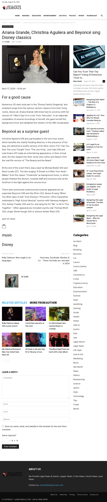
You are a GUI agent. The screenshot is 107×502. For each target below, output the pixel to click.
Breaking (77, 249)
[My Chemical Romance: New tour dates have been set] (12, 340)
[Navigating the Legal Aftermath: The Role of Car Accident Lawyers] (78, 202)
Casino (76, 262)
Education (36, 16)
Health (76, 316)
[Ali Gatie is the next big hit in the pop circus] (35, 340)
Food (75, 300)
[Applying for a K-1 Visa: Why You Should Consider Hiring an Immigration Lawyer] (78, 118)
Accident (77, 241)
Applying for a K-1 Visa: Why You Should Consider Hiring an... (96, 117)
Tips (75, 400)
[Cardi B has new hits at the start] (35, 314)
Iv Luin (6, 42)
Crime (76, 279)
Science (76, 383)
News (75, 371)
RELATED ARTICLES (14, 302)
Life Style (63, 16)
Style (75, 392)
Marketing (78, 358)
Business (25, 16)
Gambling (77, 304)
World (76, 408)
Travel (76, 404)
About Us (54, 494)
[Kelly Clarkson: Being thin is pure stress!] (12, 314)
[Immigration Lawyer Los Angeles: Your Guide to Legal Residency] (78, 187)
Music (76, 362)
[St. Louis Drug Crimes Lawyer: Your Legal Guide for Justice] (78, 173)
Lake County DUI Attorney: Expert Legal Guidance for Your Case (96, 160)
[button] (101, 15)
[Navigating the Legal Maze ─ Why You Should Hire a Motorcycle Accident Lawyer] (78, 218)
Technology (92, 16)
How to (76, 325)
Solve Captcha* (9, 435)
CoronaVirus (79, 274)
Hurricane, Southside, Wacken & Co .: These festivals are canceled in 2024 (53, 260)
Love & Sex (78, 354)
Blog (75, 245)
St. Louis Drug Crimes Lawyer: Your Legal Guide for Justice (95, 173)
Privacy (72, 494)
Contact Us (94, 494)
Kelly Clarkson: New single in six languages (16, 259)
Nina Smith (77, 81)
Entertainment (49, 16)
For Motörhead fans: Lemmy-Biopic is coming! (57, 326)
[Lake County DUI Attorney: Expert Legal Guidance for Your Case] (78, 160)
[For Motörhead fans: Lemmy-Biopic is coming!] (59, 314)
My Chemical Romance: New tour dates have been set (11, 352)
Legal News (78, 346)
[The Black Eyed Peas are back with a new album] (59, 340)
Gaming (77, 308)
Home (17, 16)
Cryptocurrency (80, 283)
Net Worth (78, 367)
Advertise (63, 494)
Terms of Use (82, 494)
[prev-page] (3, 360)
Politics (72, 16)
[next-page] (8, 360)
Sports (81, 16)
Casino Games (80, 266)
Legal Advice (79, 341)
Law (75, 337)
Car (74, 258)
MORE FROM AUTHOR (43, 302)
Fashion (77, 295)
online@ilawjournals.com (51, 485)
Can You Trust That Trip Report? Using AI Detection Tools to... (87, 74)
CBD (75, 270)
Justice (76, 329)
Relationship (79, 379)
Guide (76, 312)
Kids (75, 333)
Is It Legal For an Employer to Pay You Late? (95, 146)
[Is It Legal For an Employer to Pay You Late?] (78, 147)
